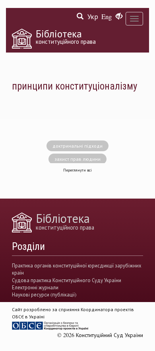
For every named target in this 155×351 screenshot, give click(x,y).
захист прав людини (77, 159)
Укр (92, 16)
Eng (106, 16)
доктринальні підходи (77, 145)
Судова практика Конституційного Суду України (66, 280)
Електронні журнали (35, 287)
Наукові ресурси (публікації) (44, 294)
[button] (119, 16)
